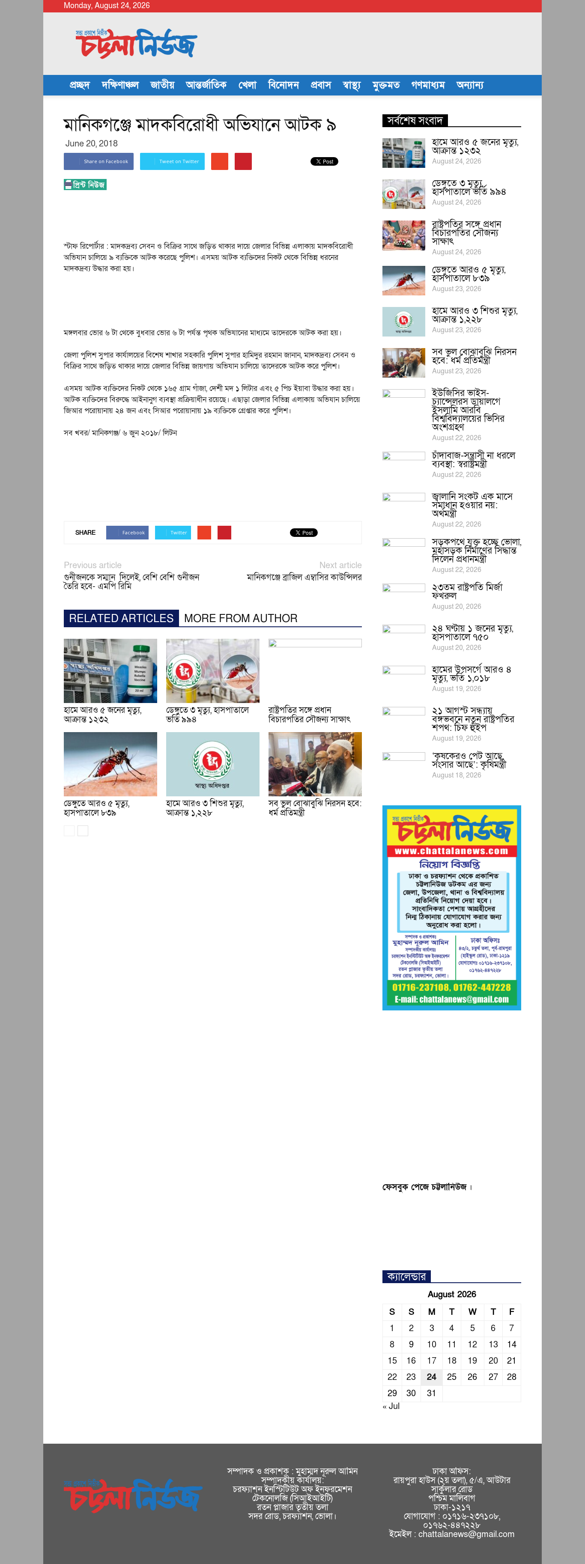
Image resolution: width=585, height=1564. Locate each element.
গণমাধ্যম (428, 85)
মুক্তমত (386, 85)
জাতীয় (162, 85)
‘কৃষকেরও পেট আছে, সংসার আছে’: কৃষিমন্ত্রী (469, 760)
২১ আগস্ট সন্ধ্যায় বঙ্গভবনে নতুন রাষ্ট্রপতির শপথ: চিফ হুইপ (473, 719)
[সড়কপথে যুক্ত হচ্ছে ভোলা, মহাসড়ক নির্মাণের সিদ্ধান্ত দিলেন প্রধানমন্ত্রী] (403, 553)
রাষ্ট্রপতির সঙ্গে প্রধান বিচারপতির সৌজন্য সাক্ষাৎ (310, 715)
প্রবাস (321, 85)
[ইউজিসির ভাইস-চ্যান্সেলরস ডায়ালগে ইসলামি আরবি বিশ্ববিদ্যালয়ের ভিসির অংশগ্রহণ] (403, 404)
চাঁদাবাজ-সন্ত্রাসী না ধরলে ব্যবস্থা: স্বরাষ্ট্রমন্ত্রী (473, 460)
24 (431, 1377)
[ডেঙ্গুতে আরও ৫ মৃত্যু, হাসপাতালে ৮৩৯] (110, 764)
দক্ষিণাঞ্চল (120, 85)
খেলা (248, 85)
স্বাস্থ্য (352, 85)
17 (431, 1361)
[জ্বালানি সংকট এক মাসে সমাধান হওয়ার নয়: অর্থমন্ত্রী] (403, 508)
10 (431, 1344)
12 (472, 1344)
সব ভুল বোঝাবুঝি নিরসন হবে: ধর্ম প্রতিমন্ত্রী (315, 808)
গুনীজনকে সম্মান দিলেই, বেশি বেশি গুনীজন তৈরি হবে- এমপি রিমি (131, 582)
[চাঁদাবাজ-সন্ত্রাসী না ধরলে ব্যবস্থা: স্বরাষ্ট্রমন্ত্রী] (403, 467)
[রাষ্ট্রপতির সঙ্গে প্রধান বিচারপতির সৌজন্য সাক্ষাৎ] (315, 671)
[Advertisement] (220, 218)
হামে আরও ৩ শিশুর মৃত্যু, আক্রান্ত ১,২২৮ (205, 808)
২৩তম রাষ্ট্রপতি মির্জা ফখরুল (467, 591)
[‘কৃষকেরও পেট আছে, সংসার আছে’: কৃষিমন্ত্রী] (403, 767)
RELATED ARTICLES (121, 619)
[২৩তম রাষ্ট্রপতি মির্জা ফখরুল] (403, 599)
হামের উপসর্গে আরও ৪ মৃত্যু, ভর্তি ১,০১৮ (472, 674)
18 (452, 1361)
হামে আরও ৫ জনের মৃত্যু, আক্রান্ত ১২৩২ (102, 715)
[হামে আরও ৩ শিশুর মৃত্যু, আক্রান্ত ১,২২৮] (213, 764)
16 (411, 1361)
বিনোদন (284, 85)
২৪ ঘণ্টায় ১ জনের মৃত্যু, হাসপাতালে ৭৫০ (472, 633)
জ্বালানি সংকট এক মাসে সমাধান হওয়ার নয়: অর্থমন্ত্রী (472, 505)
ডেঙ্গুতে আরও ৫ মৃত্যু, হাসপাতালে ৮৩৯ (96, 808)
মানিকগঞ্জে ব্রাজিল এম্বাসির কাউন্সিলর (304, 577)
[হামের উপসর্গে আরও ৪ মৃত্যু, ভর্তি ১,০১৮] (403, 681)
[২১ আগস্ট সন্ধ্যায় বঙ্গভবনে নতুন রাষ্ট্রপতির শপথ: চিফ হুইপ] (403, 722)
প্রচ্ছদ (80, 85)
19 (472, 1361)
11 (452, 1344)
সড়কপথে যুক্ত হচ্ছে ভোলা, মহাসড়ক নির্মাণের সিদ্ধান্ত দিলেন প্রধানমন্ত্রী (476, 551)
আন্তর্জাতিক (206, 85)
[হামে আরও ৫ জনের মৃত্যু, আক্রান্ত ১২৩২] (110, 671)
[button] (511, 85)
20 (493, 1361)
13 (493, 1344)
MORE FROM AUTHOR (241, 619)
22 (392, 1377)
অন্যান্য (470, 85)
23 (411, 1377)
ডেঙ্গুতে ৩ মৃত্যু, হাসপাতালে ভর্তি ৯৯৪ (207, 715)
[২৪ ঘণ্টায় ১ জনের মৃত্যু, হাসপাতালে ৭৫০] (403, 640)
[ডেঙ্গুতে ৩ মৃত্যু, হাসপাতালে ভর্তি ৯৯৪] (213, 671)
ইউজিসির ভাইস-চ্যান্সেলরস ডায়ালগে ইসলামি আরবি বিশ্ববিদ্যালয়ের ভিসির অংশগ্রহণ (468, 410)
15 (392, 1361)
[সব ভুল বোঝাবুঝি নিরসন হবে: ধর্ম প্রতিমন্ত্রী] (315, 764)
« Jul (391, 1406)
